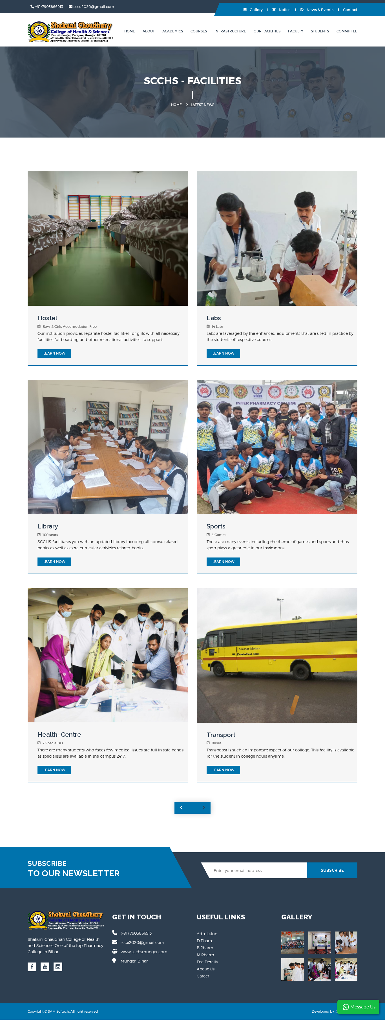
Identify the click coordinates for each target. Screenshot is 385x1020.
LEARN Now (54, 353)
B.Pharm (205, 947)
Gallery (256, 9)
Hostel (47, 318)
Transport (221, 734)
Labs (214, 318)
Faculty (295, 31)
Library (47, 526)
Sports (216, 526)
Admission (207, 933)
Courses (199, 31)
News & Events (319, 9)
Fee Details (207, 961)
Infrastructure (230, 31)
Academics (172, 31)
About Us (205, 968)
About (149, 31)
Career (203, 975)
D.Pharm (205, 940)
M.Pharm (205, 954)
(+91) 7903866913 (136, 933)
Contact (350, 9)
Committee (347, 31)
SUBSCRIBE (332, 870)
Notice (284, 9)
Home (129, 31)
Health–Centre (59, 734)
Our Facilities (267, 31)
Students (320, 31)
